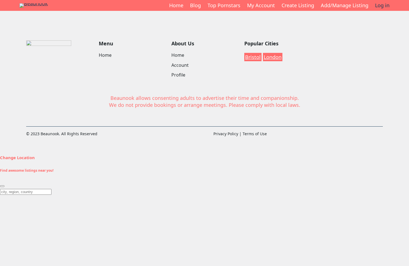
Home (176, 5)
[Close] (2, 186)
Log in (382, 5)
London (273, 57)
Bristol (253, 57)
